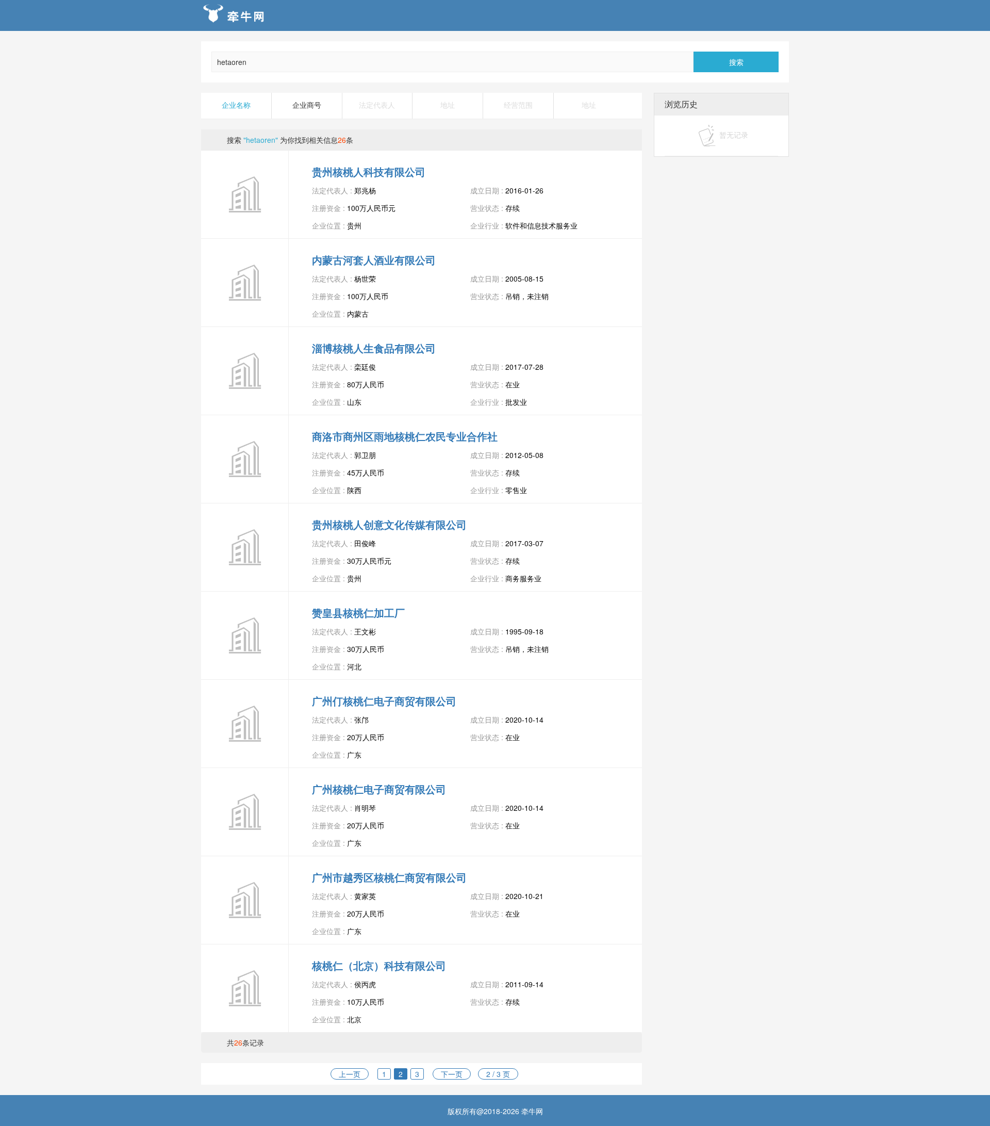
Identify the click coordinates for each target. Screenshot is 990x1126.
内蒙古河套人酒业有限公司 (374, 259)
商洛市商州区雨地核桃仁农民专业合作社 (405, 436)
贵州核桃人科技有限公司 (368, 171)
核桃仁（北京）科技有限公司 (379, 965)
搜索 (736, 62)
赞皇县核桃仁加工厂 (358, 612)
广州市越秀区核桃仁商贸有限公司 (389, 877)
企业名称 (236, 105)
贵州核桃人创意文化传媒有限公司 (389, 524)
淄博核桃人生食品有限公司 (374, 347)
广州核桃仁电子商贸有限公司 (379, 788)
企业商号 (306, 105)
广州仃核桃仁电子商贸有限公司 (384, 700)
